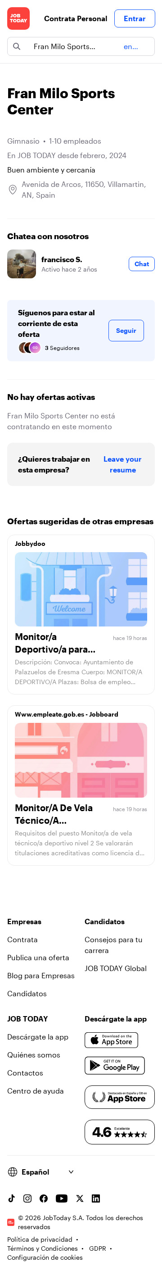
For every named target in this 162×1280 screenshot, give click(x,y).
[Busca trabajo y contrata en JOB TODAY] (18, 18)
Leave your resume (123, 464)
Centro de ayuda (35, 1090)
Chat (142, 264)
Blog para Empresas (41, 975)
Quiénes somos (33, 1054)
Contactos (25, 1072)
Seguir (126, 330)
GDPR (97, 1248)
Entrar (135, 18)
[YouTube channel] (62, 1198)
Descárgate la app (37, 1036)
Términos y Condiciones (42, 1248)
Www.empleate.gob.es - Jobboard (66, 714)
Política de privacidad (39, 1239)
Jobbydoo (30, 543)
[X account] (80, 1198)
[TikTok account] (11, 1198)
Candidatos (27, 993)
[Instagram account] (27, 1198)
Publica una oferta (38, 957)
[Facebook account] (44, 1198)
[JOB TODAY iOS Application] (112, 1040)
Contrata (22, 939)
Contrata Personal (75, 18)
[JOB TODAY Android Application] (115, 1066)
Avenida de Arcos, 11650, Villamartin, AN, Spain (84, 189)
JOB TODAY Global (116, 968)
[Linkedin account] (96, 1198)
